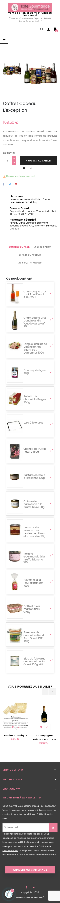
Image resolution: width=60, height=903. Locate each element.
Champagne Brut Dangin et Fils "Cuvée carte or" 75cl (35, 322)
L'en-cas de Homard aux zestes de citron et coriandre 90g (34, 532)
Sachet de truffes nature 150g (35, 450)
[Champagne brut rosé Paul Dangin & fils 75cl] (15, 294)
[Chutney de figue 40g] (15, 372)
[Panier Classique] (15, 714)
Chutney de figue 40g (35, 371)
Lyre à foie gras (33, 423)
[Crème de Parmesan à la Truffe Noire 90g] (15, 503)
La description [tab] (43, 246)
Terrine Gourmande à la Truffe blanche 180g (34, 558)
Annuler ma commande (30, 869)
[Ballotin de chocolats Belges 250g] (15, 398)
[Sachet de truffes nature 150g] (15, 451)
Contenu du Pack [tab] (19, 246)
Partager (3, 184)
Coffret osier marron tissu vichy (32, 609)
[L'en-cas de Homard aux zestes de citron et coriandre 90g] (15, 530)
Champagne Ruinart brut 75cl (44, 737)
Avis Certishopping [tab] (30, 262)
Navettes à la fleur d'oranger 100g (33, 583)
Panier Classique (15, 735)
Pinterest (16, 184)
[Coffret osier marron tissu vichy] (15, 608)
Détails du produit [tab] (30, 255)
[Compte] (48, 30)
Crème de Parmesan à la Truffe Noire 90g (34, 504)
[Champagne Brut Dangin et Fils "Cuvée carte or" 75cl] (15, 320)
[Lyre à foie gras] (15, 425)
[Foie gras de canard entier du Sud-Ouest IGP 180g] (15, 634)
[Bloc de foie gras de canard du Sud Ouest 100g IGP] (15, 661)
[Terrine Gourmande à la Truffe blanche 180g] (15, 556)
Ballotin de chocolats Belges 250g (35, 399)
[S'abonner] (53, 827)
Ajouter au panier (38, 160)
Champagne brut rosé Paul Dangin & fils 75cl (35, 294)
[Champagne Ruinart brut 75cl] (44, 714)
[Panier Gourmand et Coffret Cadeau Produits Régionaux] (30, 7)
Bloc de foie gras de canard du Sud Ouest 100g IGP (35, 661)
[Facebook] (26, 887)
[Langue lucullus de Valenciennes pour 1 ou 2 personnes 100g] (15, 346)
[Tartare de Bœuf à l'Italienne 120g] (15, 477)
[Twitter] (33, 887)
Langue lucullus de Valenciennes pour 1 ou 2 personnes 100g (35, 348)
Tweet (9, 184)
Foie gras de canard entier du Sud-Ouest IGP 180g (34, 636)
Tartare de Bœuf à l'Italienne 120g (34, 476)
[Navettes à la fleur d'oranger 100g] (15, 582)
